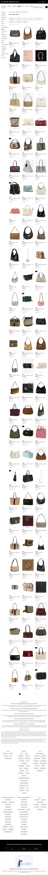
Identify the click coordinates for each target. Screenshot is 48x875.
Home (10, 12)
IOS (12, 848)
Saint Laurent (22, 760)
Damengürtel (8, 814)
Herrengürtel (24, 824)
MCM (27, 770)
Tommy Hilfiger (21, 765)
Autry (27, 760)
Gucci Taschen (24, 12)
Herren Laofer (24, 819)
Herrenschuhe (24, 807)
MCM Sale (36, 768)
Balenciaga (27, 758)
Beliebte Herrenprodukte (24, 797)
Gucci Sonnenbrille (40, 802)
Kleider (12, 826)
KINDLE (36, 848)
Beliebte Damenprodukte (8, 797)
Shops (8, 751)
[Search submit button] (47, 7)
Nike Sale (44, 758)
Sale (40, 751)
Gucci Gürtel (36, 807)
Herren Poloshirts (24, 831)
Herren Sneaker (24, 802)
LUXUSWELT (3, 6)
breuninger (5, 753)
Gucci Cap (43, 799)
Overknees (4, 829)
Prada (26, 753)
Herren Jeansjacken (24, 826)
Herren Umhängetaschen (24, 814)
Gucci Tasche (37, 799)
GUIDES (27, 6)
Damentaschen (8, 799)
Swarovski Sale (43, 760)
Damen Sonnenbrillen (8, 831)
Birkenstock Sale (37, 758)
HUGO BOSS (24, 763)
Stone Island (21, 758)
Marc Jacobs (26, 768)
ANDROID (24, 848)
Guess (21, 768)
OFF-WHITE (22, 770)
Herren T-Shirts (24, 799)
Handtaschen (11, 802)
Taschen (17, 12)
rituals (27, 790)
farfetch (11, 753)
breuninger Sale (43, 768)
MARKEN (19, 6)
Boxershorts (24, 829)
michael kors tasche (24, 780)
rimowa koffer (20, 773)
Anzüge (28, 809)
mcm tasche (24, 775)
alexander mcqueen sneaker (24, 778)
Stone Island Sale (40, 753)
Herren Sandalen (24, 834)
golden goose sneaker (24, 785)
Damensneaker (8, 804)
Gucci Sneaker (43, 804)
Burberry (27, 765)
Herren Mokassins (21, 809)
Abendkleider (4, 802)
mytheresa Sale (40, 770)
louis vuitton (22, 790)
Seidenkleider (8, 807)
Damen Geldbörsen (8, 809)
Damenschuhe (5, 826)
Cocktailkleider (8, 819)
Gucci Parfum (36, 804)
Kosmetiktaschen (8, 824)
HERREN (14, 6)
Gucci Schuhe (43, 807)
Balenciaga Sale (43, 763)
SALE (23, 6)
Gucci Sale (37, 765)
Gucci (20, 12)
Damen (13, 12)
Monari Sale (36, 760)
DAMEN (9, 6)
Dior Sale (43, 765)
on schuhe (28, 773)
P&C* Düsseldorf (8, 758)
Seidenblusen (11, 829)
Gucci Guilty (40, 809)
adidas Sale (36, 763)
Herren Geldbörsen (24, 804)
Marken (24, 751)
